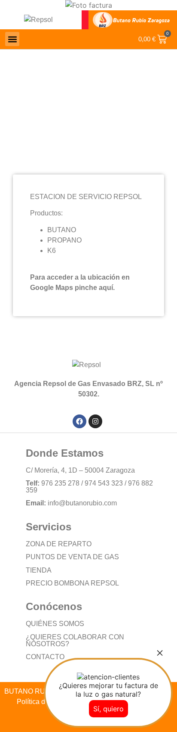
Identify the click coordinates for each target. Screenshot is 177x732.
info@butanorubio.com (82, 503)
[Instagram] (95, 421)
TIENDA (39, 570)
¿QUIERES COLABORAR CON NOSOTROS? (75, 640)
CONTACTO (45, 656)
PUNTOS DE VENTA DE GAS (72, 557)
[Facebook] (79, 421)
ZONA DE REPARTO (59, 544)
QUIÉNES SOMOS (55, 623)
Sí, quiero (108, 708)
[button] (12, 39)
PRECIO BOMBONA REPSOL (72, 583)
